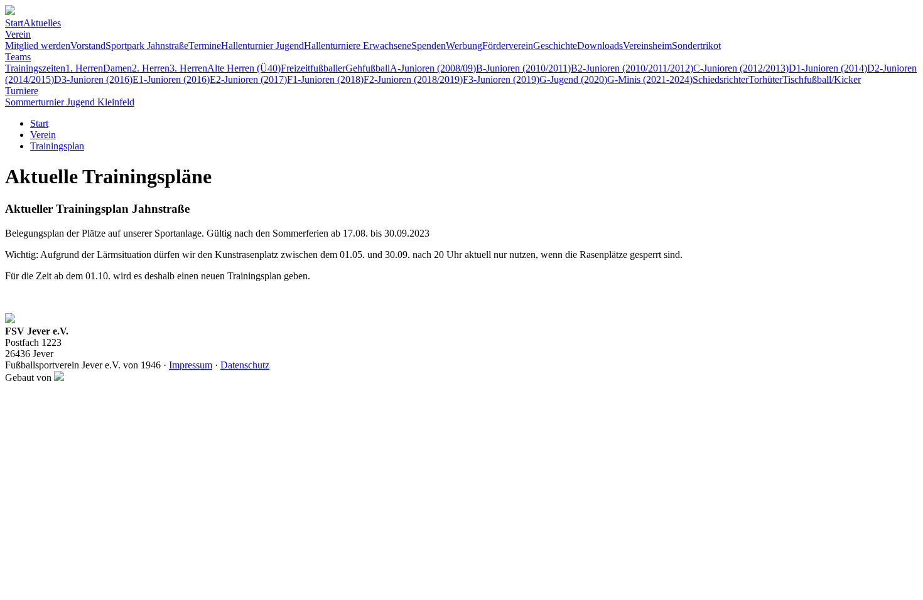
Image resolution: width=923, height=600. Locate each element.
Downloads (600, 45)
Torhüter (765, 79)
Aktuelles (42, 23)
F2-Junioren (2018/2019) (413, 79)
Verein (18, 34)
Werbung (464, 45)
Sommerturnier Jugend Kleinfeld (69, 102)
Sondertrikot (696, 45)
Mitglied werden (37, 45)
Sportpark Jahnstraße (146, 45)
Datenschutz (244, 365)
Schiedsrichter (720, 79)
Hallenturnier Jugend (262, 45)
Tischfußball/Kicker (821, 79)
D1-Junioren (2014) (828, 68)
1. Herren (84, 68)
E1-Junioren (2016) (171, 79)
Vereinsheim (647, 45)
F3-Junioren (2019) (501, 79)
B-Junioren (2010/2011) (523, 68)
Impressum (190, 365)
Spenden (428, 45)
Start (14, 23)
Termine (204, 45)
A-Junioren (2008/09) (433, 68)
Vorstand (87, 45)
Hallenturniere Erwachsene (357, 45)
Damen (117, 68)
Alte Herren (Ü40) (244, 68)
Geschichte (555, 45)
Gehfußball (367, 68)
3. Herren (188, 68)
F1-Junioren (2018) (325, 79)
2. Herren (151, 68)
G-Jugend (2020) (573, 79)
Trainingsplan (57, 146)
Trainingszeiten (35, 68)
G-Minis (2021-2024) (650, 79)
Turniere (21, 90)
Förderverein (507, 45)
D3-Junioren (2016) (93, 79)
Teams (18, 56)
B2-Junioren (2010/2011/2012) (632, 68)
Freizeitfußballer (313, 68)
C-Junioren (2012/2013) (741, 68)
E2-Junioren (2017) (248, 79)
